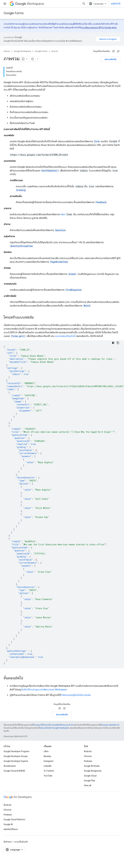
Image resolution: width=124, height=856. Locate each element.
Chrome (88, 756)
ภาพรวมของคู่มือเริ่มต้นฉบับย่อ (76, 695)
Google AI (8, 824)
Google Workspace (22, 51)
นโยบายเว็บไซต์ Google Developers (54, 728)
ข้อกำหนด (8, 841)
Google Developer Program (16, 751)
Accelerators (10, 766)
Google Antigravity (92, 771)
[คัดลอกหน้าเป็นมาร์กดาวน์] (32, 59)
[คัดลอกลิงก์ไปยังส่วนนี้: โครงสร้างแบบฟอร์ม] (37, 317)
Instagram (49, 761)
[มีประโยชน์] (113, 51)
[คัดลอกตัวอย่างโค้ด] (118, 342)
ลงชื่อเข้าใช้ (115, 3)
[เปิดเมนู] (5, 3)
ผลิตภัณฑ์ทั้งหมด (11, 829)
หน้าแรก (7, 51)
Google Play (89, 780)
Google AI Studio (92, 766)
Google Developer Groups (16, 756)
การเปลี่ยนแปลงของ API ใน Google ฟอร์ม (99, 27)
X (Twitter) (49, 771)
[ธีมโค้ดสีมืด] (113, 342)
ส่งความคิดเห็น (110, 59)
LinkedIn (48, 766)
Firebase (88, 761)
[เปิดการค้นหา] (84, 3)
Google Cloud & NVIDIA (14, 771)
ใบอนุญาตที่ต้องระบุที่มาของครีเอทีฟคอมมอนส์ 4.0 (53, 725)
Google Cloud (90, 775)
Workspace (35, 4)
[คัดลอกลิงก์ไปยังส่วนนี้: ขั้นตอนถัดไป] (26, 678)
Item (62, 214)
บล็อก (46, 751)
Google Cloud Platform (14, 819)
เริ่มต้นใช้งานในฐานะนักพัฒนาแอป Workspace (44, 689)
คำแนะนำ (54, 51)
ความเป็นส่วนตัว (21, 841)
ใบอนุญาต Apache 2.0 (110, 725)
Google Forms (14, 13)
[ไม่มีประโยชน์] (118, 51)
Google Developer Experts (16, 761)
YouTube (48, 775)
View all (87, 785)
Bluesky (47, 756)
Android (87, 751)
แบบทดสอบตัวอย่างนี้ (65, 336)
